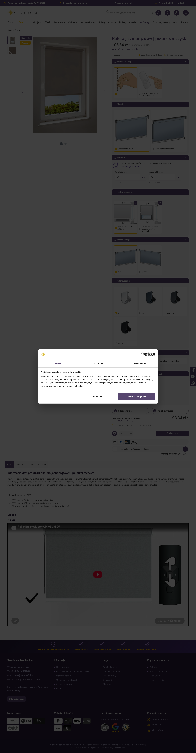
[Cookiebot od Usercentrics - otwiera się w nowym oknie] (143, 355)
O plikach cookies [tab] (138, 363)
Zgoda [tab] (58, 363)
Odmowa (97, 396)
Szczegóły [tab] (98, 363)
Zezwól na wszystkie (136, 396)
